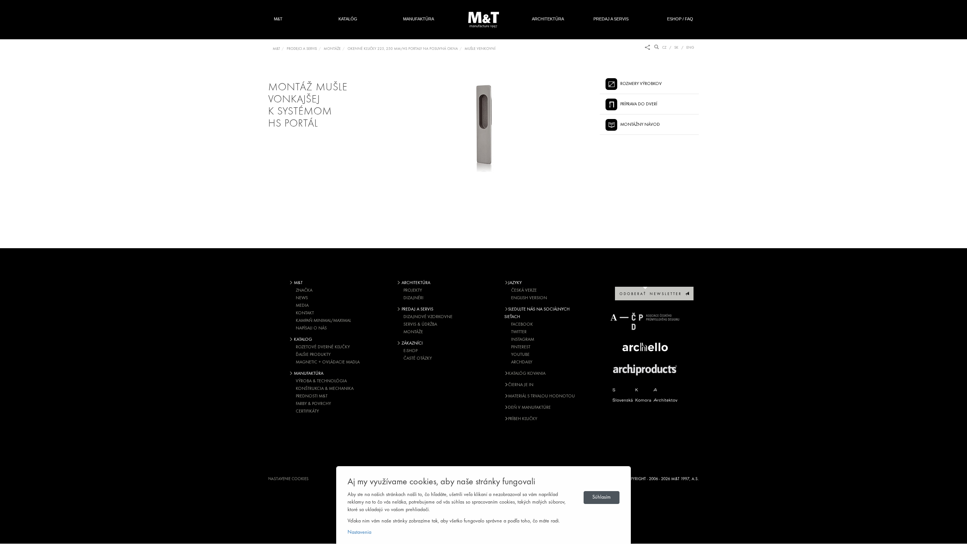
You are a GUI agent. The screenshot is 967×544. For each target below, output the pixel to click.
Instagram (522, 339)
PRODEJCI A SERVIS (302, 49)
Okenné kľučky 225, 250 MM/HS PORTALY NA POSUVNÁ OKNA (403, 49)
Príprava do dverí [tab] (638, 104)
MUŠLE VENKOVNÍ (480, 49)
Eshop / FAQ (680, 19)
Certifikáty (307, 411)
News (302, 298)
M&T (278, 19)
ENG (690, 47)
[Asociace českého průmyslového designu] (645, 321)
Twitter (519, 332)
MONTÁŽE (332, 49)
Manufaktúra (418, 19)
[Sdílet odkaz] (647, 47)
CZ (664, 47)
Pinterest (520, 347)
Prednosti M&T (311, 396)
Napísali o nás (311, 328)
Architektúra (548, 19)
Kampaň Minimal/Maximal (323, 320)
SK (676, 47)
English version (529, 298)
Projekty (412, 290)
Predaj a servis (611, 19)
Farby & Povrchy (313, 404)
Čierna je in (520, 385)
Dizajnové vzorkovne (428, 317)
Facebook (522, 324)
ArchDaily (521, 362)
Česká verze (524, 290)
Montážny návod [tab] (640, 124)
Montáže (413, 332)
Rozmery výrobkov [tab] (641, 84)
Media (302, 305)
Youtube (520, 354)
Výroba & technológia (321, 381)
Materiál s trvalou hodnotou (541, 396)
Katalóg (347, 19)
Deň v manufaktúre (529, 407)
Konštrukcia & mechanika (325, 388)
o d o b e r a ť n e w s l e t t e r (652, 294)
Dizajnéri (413, 298)
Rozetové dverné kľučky (323, 347)
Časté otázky (417, 358)
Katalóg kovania (526, 373)
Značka (304, 290)
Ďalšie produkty (313, 354)
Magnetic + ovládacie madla (328, 362)
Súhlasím (601, 497)
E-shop (410, 351)
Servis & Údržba (420, 324)
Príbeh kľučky (522, 419)
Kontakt (305, 313)
